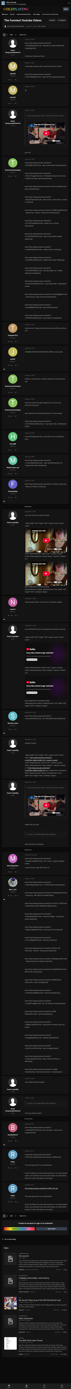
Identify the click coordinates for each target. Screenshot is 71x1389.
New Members (23, 1275)
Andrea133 (22, 1320)
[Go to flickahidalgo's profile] (12, 484)
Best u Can (13, 890)
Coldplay (21, 1338)
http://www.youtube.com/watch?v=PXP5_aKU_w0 (41, 1188)
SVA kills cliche (13, 723)
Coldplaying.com (24, 1253)
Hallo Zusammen (26, 1318)
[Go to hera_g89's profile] (12, 436)
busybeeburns (13, 1135)
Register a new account (19, 1229)
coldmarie (21, 1269)
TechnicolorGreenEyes (13, 170)
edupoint (21, 1310)
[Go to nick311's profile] (12, 602)
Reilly (13, 1162)
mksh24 (13, 74)
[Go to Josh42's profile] (12, 351)
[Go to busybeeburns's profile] (12, 1127)
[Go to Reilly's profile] (12, 1154)
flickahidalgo (13, 491)
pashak (21, 1354)
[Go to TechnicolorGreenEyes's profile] (12, 162)
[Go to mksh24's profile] (12, 66)
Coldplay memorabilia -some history (34, 1278)
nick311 (13, 609)
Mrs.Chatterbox (12, 866)
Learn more (3, 3)
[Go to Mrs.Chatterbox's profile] (12, 858)
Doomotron (22, 1342)
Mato (20, 1258)
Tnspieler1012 (13, 335)
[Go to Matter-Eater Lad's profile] (12, 460)
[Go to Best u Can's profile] (12, 882)
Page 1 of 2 (23, 34)
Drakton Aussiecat (24, 1292)
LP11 (20, 1298)
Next (11, 34)
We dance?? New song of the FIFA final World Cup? (40, 1300)
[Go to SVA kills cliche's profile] (12, 716)
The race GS (24, 1256)
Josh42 (12, 359)
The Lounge (41, 26)
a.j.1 (20, 1280)
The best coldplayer (24, 1302)
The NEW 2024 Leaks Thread (31, 1340)
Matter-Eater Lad (13, 468)
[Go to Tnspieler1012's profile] (12, 328)
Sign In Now (51, 1229)
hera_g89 (13, 444)
